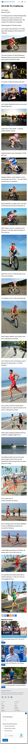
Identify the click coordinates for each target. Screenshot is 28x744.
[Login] (22, 2)
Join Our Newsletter (8, 717)
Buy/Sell (16, 707)
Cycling (2, 707)
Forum (16, 703)
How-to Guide (17, 710)
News (2, 703)
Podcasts (16, 708)
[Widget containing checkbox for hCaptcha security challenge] (14, 735)
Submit (5, 740)
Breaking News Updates (9, 728)
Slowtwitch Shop (8, 730)
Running (2, 710)
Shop (16, 705)
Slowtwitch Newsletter (9, 726)
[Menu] (25, 2)
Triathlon (3, 705)
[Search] (19, 2)
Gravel (2, 708)
